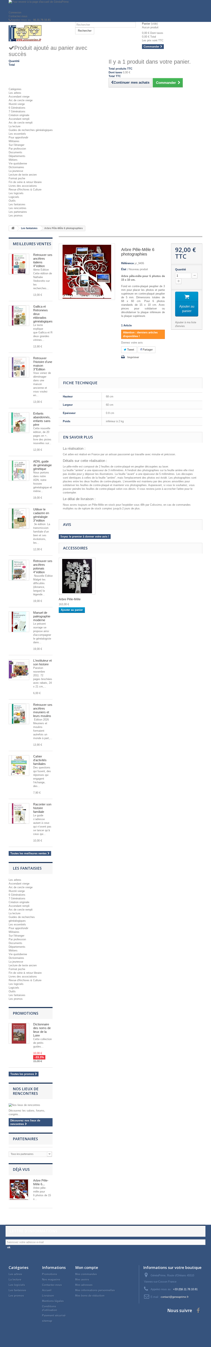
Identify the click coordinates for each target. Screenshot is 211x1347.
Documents (15, 152)
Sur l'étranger (16, 144)
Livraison (48, 1295)
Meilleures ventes (32, 243)
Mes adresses (84, 1284)
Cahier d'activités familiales (40, 760)
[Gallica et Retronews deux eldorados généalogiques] (19, 315)
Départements (17, 156)
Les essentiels (17, 133)
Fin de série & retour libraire (25, 182)
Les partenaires (18, 211)
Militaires (14, 141)
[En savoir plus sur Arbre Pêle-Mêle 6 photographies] (19, 1189)
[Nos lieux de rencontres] (31, 1105)
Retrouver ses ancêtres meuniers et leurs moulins (42, 710)
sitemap (47, 1320)
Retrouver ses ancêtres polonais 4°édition (42, 566)
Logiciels (14, 197)
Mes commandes (86, 1274)
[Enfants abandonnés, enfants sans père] (19, 422)
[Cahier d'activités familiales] (19, 765)
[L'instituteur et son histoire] (19, 669)
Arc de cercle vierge (21, 100)
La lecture (14, 126)
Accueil (47, 1290)
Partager (147, 349)
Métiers (13, 159)
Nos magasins (51, 1279)
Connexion (15, 12)
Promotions (25, 1013)
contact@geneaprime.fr (175, 1296)
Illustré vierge (17, 104)
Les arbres (15, 92)
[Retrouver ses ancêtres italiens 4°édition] (19, 264)
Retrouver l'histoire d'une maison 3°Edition (42, 363)
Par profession (17, 148)
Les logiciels (16, 193)
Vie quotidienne (18, 163)
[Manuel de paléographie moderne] (19, 621)
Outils (12, 200)
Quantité (180, 269)
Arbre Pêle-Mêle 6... (40, 1182)
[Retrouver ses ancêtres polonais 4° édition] (19, 570)
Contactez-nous (18, 16)
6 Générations (17, 107)
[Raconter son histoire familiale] (19, 813)
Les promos (16, 215)
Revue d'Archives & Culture (25, 189)
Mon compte (86, 1267)
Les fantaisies (17, 204)
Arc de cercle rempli (21, 122)
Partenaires (25, 1138)
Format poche (17, 178)
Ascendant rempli (19, 118)
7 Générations (17, 111)
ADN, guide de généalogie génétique (42, 465)
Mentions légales (53, 1301)
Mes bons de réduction (89, 1295)
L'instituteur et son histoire (42, 662)
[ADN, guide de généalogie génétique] (19, 470)
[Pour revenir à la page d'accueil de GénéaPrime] (105, 5)
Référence (127, 263)
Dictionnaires (16, 167)
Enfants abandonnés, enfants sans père (41, 419)
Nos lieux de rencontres (26, 1091)
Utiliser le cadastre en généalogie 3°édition (41, 515)
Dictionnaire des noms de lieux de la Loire (42, 1029)
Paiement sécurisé (54, 1315)
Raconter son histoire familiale (42, 807)
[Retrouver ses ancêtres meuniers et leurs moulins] (19, 714)
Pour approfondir (18, 137)
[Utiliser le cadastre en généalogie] (19, 518)
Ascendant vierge (19, 96)
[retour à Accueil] (13, 228)
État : (124, 269)
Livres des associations (23, 185)
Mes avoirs (82, 1279)
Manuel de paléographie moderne (41, 616)
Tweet (130, 349)
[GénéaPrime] (39, 33)
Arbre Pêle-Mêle (70, 599)
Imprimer (133, 357)
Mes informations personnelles (95, 1290)
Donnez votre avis (132, 342)
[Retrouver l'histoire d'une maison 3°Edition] (19, 367)
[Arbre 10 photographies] (77, 576)
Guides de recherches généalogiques (31, 130)
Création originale (19, 115)
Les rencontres (17, 208)
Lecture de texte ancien (23, 174)
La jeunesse (16, 170)
